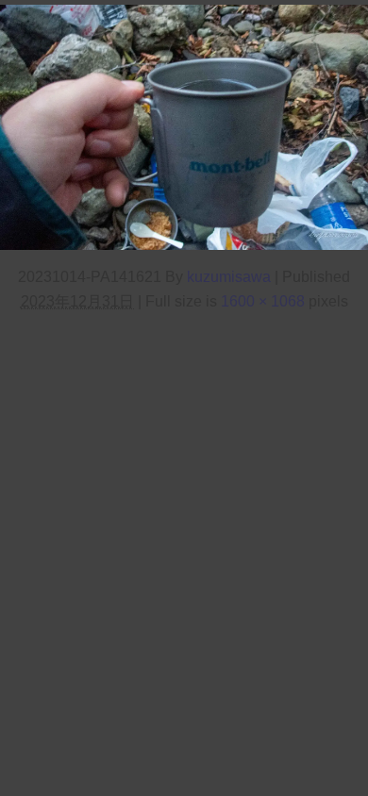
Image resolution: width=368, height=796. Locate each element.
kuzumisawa (229, 276)
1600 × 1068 (263, 300)
